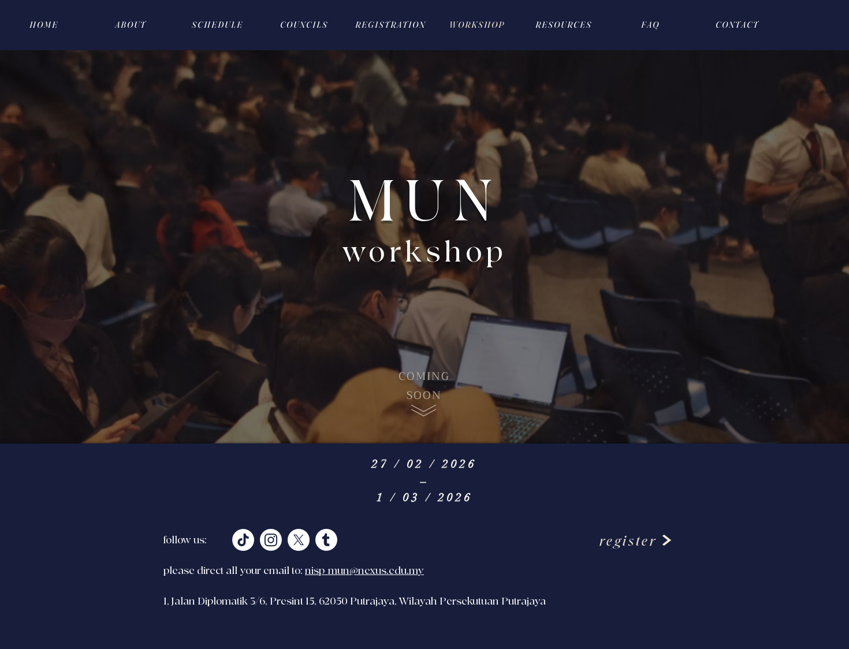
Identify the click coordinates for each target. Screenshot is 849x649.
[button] (563, 25)
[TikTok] (243, 540)
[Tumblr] (326, 540)
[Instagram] (271, 540)
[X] (299, 540)
